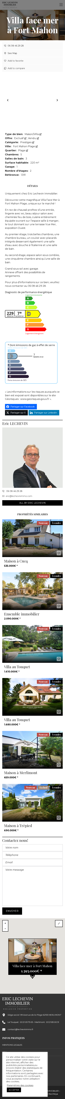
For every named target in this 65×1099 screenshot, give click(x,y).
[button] (57, 100)
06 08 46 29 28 (15, 45)
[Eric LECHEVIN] (32, 457)
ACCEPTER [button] (14, 1090)
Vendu (32, 138)
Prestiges (26, 142)
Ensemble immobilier (21, 613)
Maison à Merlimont (20, 772)
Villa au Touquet (17, 666)
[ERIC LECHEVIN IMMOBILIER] (9, 5)
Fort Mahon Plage (24, 146)
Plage (22, 150)
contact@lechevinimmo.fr (20, 1029)
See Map (12, 53)
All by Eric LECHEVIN (32, 503)
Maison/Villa (32, 134)
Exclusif (19, 138)
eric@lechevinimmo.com (19, 496)
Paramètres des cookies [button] (20, 1085)
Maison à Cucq (16, 561)
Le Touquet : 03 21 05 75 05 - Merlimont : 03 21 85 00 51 (33, 1022)
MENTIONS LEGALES (12, 1045)
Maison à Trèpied (18, 825)
